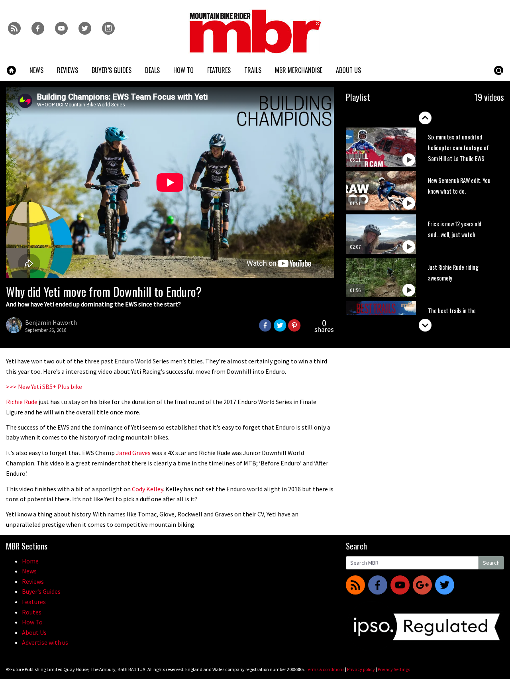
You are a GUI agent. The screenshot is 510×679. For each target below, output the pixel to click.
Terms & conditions (325, 669)
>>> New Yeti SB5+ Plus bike (44, 387)
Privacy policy (361, 669)
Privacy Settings (394, 669)
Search (491, 562)
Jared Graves (133, 453)
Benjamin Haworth (51, 322)
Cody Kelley (147, 489)
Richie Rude (21, 402)
